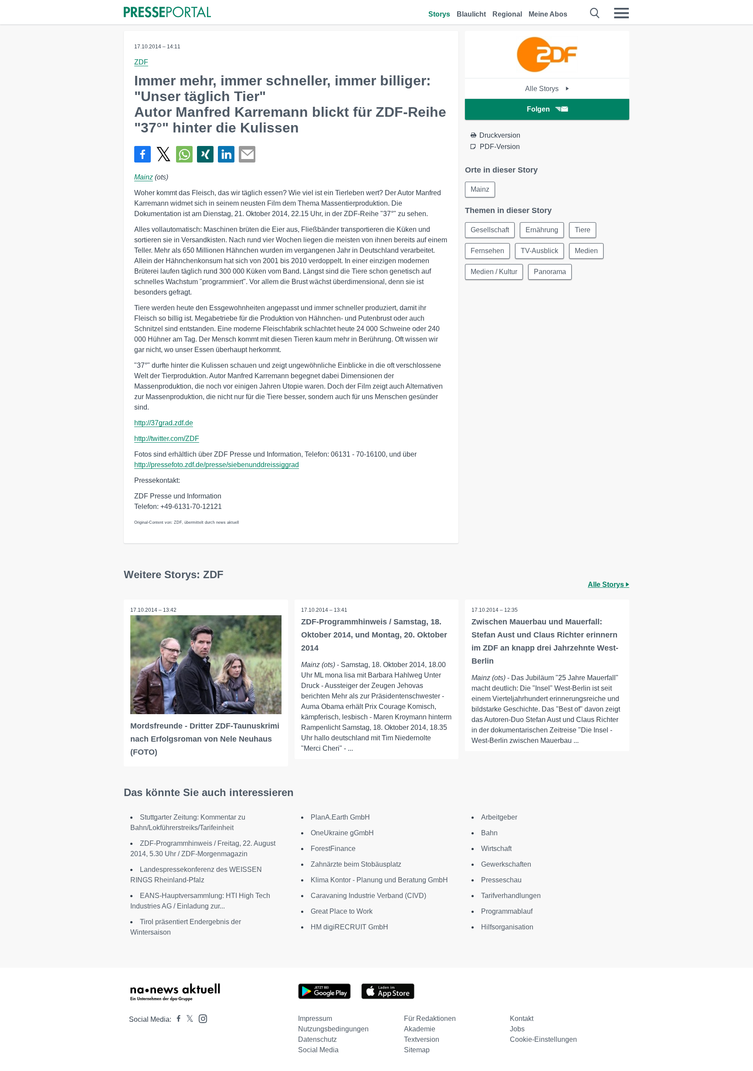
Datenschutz (317, 1039)
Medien (586, 250)
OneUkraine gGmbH (342, 833)
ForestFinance (333, 848)
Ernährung (542, 230)
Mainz (143, 177)
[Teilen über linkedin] (226, 154)
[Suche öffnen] (595, 13)
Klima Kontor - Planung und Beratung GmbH (379, 880)
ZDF (141, 62)
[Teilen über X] (163, 154)
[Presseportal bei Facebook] (176, 1019)
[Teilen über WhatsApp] (184, 154)
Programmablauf (507, 911)
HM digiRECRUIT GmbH (349, 927)
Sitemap (417, 1050)
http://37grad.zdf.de (163, 423)
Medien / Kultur (494, 271)
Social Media (318, 1050)
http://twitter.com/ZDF (166, 438)
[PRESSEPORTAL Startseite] (167, 12)
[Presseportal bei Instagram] (200, 1018)
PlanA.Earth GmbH (340, 817)
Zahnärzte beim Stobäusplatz (356, 864)
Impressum (315, 1018)
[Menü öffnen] (621, 13)
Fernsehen (487, 250)
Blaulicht (471, 14)
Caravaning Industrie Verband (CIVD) (368, 895)
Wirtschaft (496, 848)
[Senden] (247, 154)
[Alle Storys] (546, 70)
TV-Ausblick (539, 250)
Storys (439, 14)
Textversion (421, 1039)
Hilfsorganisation (507, 927)
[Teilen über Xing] (205, 154)
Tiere (582, 230)
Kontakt (521, 1018)
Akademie (419, 1029)
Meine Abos (548, 14)
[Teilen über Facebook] (142, 154)
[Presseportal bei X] (187, 1019)
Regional (507, 14)
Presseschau (501, 880)
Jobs (517, 1029)
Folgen (538, 109)
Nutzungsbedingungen (333, 1029)
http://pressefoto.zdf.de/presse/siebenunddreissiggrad (216, 464)
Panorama (550, 271)
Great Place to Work (342, 911)
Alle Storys (542, 88)
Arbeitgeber (499, 817)
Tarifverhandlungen (511, 895)
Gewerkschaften (506, 864)
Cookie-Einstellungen (543, 1039)
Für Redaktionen (430, 1018)
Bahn (489, 833)
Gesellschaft (490, 230)
